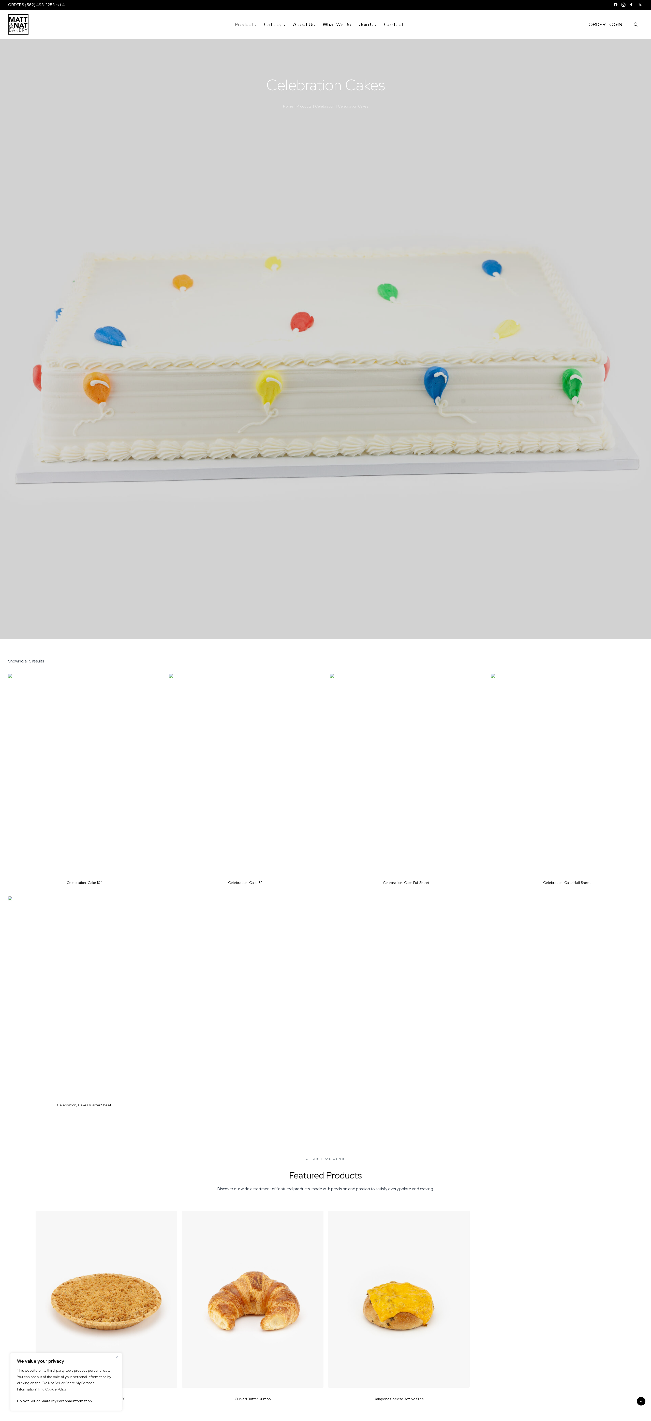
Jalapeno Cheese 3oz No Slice (399, 1399)
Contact (394, 24)
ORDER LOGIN (605, 24)
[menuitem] (616, 4)
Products (245, 24)
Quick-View (154, 679)
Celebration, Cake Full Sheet (406, 882)
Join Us (367, 24)
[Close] (117, 1357)
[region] (66, 1382)
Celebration (324, 106)
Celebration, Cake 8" (245, 882)
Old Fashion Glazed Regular (545, 1399)
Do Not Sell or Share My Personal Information (54, 1401)
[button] (616, 4)
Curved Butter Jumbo (253, 1399)
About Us (304, 24)
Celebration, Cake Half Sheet (567, 882)
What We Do (337, 24)
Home (288, 106)
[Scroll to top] (641, 1400)
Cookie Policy (56, 1389)
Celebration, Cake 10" (84, 882)
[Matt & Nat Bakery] (18, 24)
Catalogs (274, 24)
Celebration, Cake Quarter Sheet (84, 1105)
